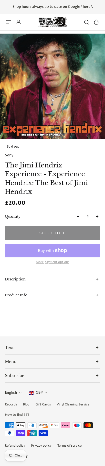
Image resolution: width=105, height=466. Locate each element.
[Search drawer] (86, 22)
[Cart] (96, 22)
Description (15, 279)
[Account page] (18, 22)
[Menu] (9, 22)
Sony (9, 155)
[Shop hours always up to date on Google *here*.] (52, 7)
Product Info (16, 295)
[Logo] (52, 22)
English (11, 392)
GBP (39, 392)
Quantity (13, 216)
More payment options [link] (52, 262)
